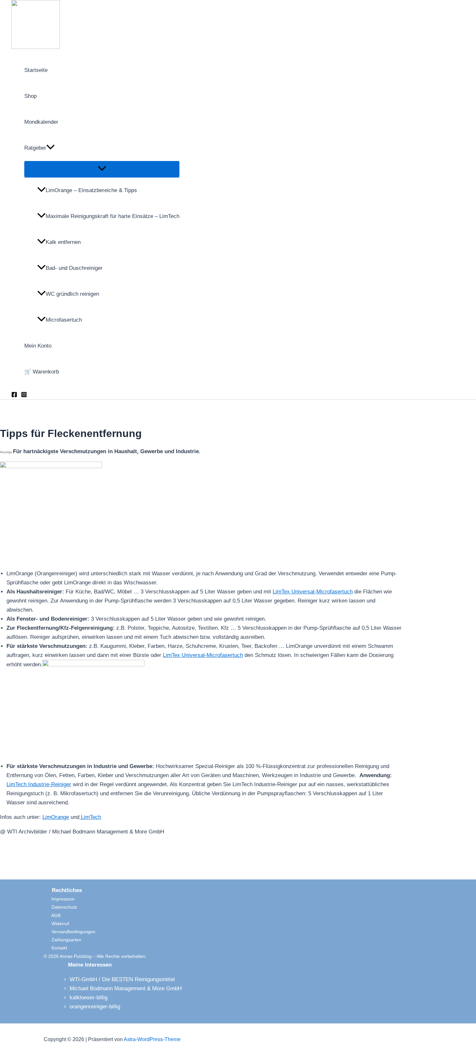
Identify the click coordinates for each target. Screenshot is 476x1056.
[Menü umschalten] (101, 169)
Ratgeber (35, 148)
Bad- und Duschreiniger (74, 268)
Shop (30, 96)
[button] (50, 148)
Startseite (36, 70)
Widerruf (56, 923)
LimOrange (55, 817)
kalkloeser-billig (89, 997)
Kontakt (55, 947)
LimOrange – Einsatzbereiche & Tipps (91, 190)
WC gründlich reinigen (72, 294)
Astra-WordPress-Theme (152, 1039)
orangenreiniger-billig (95, 1007)
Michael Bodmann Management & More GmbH (126, 988)
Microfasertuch (64, 320)
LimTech (90, 817)
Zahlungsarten (62, 939)
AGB (52, 915)
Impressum (59, 898)
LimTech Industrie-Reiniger (38, 784)
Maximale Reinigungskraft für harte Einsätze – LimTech (112, 216)
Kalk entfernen (63, 242)
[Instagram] (24, 396)
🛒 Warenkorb (41, 372)
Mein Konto (37, 346)
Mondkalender (41, 122)
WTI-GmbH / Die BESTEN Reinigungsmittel (122, 979)
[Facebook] (14, 396)
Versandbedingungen (69, 931)
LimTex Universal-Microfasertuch (313, 592)
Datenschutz (60, 907)
